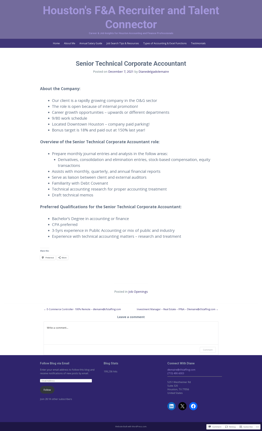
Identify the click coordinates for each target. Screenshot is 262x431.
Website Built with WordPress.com (130, 426)
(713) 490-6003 (175, 373)
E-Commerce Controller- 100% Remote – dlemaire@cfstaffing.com (82, 309)
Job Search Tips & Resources (122, 43)
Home (56, 43)
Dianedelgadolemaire (154, 72)
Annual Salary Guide (90, 43)
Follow (47, 389)
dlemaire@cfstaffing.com (181, 369)
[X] (182, 406)
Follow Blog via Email (54, 363)
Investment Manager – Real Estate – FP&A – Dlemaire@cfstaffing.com (177, 309)
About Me (69, 43)
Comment (208, 349)
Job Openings (138, 292)
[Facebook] (193, 406)
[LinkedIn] (171, 406)
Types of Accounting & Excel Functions (165, 43)
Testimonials (198, 43)
